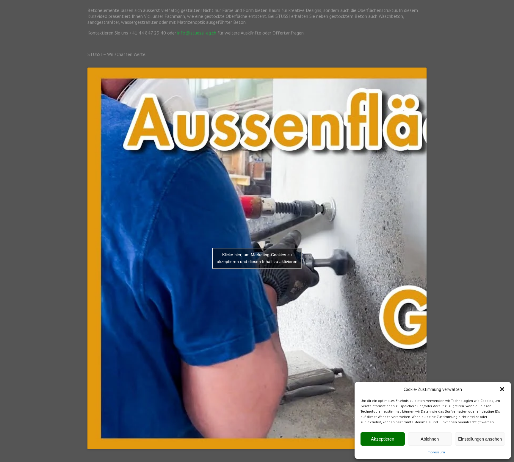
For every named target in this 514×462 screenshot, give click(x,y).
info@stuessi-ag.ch (196, 33)
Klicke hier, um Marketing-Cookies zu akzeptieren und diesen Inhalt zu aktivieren (257, 258)
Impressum (436, 452)
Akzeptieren (382, 438)
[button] (502, 389)
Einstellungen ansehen (480, 438)
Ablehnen (430, 438)
